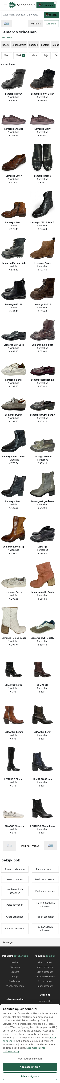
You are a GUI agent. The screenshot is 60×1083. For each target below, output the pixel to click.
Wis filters (36, 23)
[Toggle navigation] (5, 5)
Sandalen (15, 967)
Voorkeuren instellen (30, 1058)
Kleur (34, 55)
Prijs (46, 55)
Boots (5, 44)
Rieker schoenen (45, 869)
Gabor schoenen (45, 986)
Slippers (15, 971)
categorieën (21, 955)
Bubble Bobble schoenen (15, 891)
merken (50, 955)
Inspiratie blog (45, 1001)
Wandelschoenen (15, 986)
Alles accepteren (30, 1066)
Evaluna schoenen (45, 891)
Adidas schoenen (44, 967)
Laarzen (33, 44)
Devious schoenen (45, 879)
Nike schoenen (45, 962)
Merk (20, 55)
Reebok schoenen (14, 928)
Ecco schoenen (45, 981)
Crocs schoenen (15, 916)
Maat (6, 55)
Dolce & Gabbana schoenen (45, 904)
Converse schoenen (45, 976)
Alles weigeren (30, 1076)
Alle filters (51, 23)
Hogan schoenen (45, 916)
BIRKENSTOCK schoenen (45, 928)
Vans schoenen (15, 879)
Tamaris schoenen (15, 869)
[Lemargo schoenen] (50, 845)
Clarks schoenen (45, 971)
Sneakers (15, 962)
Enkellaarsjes (14, 981)
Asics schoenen (15, 904)
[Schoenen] (6, 23)
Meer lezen (6, 37)
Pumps (15, 976)
